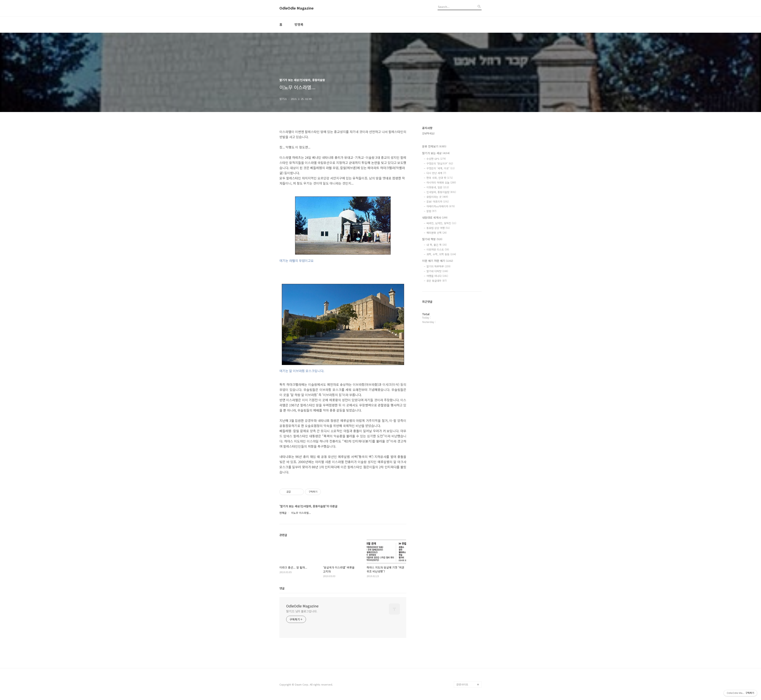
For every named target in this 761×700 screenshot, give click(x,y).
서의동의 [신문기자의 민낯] (468, 637)
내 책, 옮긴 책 (436, 245)
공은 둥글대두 (436, 280)
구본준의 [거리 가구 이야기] (469, 649)
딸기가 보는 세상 (436, 153)
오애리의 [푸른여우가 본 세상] (468, 662)
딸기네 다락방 (437, 271)
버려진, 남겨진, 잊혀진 (441, 223)
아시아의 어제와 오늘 (441, 182)
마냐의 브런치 (464, 672)
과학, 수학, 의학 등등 (441, 254)
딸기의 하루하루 (438, 266)
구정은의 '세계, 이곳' (440, 168)
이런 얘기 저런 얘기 (437, 261)
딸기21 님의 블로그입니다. (301, 611)
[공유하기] (294, 492)
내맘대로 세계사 (434, 217)
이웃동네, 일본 (437, 187)
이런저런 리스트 (437, 249)
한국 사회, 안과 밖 (439, 178)
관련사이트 (462, 684)
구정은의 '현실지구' (439, 163)
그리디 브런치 (464, 678)
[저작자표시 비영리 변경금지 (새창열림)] (326, 491)
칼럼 (431, 211)
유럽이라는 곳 (437, 197)
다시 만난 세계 (436, 173)
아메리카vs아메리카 (440, 206)
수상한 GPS (436, 159)
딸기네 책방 (432, 239)
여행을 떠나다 (437, 276)
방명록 (298, 24)
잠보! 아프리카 (437, 201)
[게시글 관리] (299, 492)
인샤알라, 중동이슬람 (441, 192)
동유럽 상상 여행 (438, 228)
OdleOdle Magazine (296, 8)
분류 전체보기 (434, 146)
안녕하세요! (428, 133)
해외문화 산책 (436, 233)
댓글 (282, 588)
